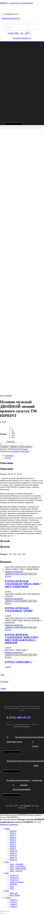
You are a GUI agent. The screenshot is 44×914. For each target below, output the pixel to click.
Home (7, 829)
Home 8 (13, 846)
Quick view (32, 574)
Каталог (13, 42)
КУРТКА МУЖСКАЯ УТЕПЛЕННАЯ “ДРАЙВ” (19, 609)
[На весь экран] (3, 911)
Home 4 (13, 837)
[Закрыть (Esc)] (8, 911)
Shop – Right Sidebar (18, 869)
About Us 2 (14, 877)
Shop (2, 675)
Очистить (11, 442)
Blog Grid (14, 893)
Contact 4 (13, 906)
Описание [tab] (6, 463)
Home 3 (13, 835)
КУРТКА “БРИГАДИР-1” (19, 662)
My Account (4, 682)
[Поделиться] (6, 911)
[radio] (13, 428)
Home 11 (13, 853)
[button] (1, 7)
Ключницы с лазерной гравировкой (25, 785)
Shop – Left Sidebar (17, 866)
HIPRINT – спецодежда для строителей (16, 3)
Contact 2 (13, 902)
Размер (3, 434)
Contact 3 (13, 904)
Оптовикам (27, 737)
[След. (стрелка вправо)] (3, 913)
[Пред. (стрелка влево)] (1, 913)
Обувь (34, 780)
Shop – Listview (16, 871)
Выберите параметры (14, 571)
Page (7, 873)
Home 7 (13, 844)
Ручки (39, 780)
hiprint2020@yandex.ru (22, 726)
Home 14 (13, 860)
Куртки (25, 449)
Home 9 (13, 849)
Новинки (10, 761)
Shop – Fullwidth (16, 864)
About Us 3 (14, 880)
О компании (35, 43)
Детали (8, 458)
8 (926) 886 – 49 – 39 (17, 33)
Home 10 (13, 851)
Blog (7, 891)
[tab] (24, 455)
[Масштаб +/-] (1, 911)
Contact (8, 897)
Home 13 (13, 857)
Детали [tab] (5, 541)
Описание (9, 455)
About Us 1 (14, 875)
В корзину (4, 447)
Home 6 (13, 842)
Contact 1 (13, 900)
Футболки (18, 761)
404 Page (13, 884)
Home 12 (13, 855)
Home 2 (13, 833)
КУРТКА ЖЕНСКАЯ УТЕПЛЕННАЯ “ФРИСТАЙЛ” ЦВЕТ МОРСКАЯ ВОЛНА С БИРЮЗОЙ (22, 638)
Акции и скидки (17, 882)
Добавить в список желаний (21, 447)
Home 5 (13, 840)
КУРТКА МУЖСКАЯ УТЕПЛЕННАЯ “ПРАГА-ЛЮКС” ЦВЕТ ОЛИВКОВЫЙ (23, 584)
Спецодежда (28, 761)
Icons (12, 886)
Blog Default (15, 895)
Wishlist (3, 688)
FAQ (12, 889)
